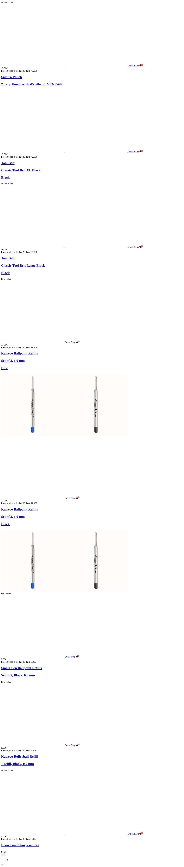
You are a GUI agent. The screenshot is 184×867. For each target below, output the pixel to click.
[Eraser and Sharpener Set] (64, 834)
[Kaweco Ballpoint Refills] (33, 342)
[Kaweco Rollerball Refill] (33, 745)
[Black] (96, 435)
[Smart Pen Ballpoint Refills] (33, 656)
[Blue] (33, 435)
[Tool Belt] (64, 151)
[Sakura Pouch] (64, 65)
